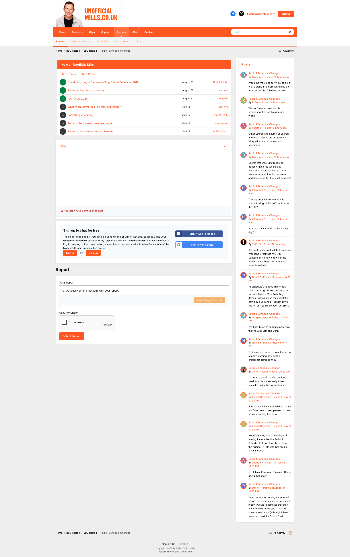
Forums (121, 32)
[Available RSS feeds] (290, 532)
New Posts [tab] (88, 74)
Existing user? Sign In (260, 13)
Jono (255, 371)
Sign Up (286, 13)
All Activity (103, 41)
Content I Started (81, 41)
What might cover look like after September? (95, 106)
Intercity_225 (220, 114)
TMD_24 (256, 244)
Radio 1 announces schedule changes (90, 131)
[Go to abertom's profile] (243, 126)
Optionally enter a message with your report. (92, 290)
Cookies (183, 544)
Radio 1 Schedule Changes (264, 73)
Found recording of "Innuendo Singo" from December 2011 (103, 82)
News (62, 32)
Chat (136, 30)
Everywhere (275, 32)
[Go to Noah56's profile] (243, 275)
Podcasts (77, 32)
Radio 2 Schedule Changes (264, 367)
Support (105, 32)
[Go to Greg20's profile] (243, 315)
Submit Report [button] (71, 336)
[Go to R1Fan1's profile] (243, 100)
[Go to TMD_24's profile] (243, 242)
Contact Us (168, 544)
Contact (149, 32)
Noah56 (256, 277)
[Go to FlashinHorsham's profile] (243, 395)
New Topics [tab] (69, 74)
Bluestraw (257, 76)
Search (140, 41)
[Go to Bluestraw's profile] (243, 75)
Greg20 (256, 317)
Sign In (70, 252)
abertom (223, 90)
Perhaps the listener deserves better (90, 123)
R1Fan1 (255, 102)
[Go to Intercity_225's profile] (243, 188)
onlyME (223, 98)
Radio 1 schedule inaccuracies (86, 90)
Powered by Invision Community (175, 551)
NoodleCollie (220, 82)
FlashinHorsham (261, 396)
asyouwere (221, 123)
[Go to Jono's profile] (243, 369)
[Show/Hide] (224, 146)
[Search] (290, 32)
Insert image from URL (209, 300)
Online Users (122, 41)
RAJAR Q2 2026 (78, 98)
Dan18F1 (256, 487)
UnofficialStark (219, 131)
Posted (277, 76)
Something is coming (80, 115)
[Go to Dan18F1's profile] (243, 486)
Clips (92, 32)
